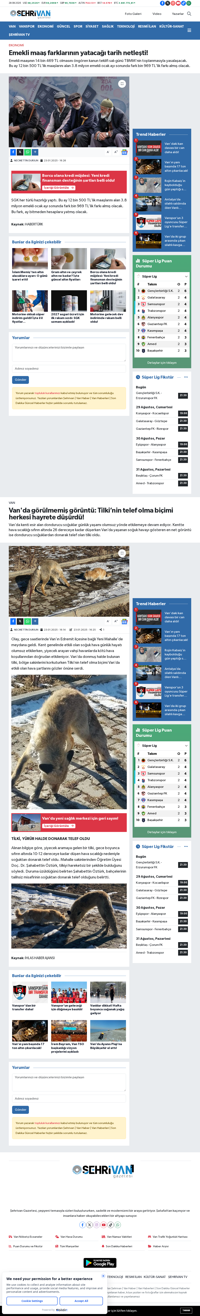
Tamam (186, 1310)
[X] (89, 1225)
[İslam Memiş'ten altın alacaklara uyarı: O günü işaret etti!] (30, 258)
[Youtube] (103, 1225)
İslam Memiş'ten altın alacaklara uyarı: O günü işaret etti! (29, 276)
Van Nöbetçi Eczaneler (28, 1236)
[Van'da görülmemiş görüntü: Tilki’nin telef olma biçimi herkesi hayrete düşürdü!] (69, 581)
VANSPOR (26, 26)
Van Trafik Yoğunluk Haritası (170, 1236)
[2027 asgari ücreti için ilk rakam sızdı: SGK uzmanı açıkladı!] (69, 301)
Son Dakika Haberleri (119, 1246)
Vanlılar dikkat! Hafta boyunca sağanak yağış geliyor (107, 1009)
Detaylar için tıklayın (162, 363)
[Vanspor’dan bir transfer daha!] (30, 992)
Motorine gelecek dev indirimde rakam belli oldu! (106, 318)
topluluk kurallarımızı (48, 393)
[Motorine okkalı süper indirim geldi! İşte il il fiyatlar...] (30, 301)
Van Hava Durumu (72, 1236)
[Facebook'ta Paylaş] (13, 152)
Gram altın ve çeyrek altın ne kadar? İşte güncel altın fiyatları (66, 276)
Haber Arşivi (161, 1246)
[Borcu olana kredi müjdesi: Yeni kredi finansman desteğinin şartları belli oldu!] (108, 258)
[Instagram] (96, 1225)
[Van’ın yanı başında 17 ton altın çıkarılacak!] (30, 1030)
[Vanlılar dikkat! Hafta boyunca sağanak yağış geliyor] (108, 992)
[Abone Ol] (124, 152)
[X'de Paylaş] (20, 152)
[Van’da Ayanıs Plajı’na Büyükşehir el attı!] (108, 1030)
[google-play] (100, 1262)
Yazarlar (178, 14)
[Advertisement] (162, 101)
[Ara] (189, 14)
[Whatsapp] (117, 1225)
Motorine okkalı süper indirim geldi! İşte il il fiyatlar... (28, 318)
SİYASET (92, 26)
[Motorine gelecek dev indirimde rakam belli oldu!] (108, 301)
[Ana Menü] (189, 30)
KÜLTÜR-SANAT (171, 26)
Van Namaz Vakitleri (119, 1236)
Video (157, 14)
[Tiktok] (110, 1225)
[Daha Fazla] (35, 152)
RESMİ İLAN (147, 26)
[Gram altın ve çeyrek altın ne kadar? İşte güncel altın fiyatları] (69, 258)
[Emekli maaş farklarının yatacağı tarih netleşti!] (69, 112)
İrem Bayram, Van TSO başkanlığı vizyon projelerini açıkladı (67, 1048)
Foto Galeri (133, 14)
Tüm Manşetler (69, 1246)
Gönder (20, 379)
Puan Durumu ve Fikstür (28, 1246)
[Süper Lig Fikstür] (186, 377)
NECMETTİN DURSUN (26, 160)
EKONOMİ (46, 26)
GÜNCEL (63, 26)
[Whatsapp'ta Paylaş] (27, 152)
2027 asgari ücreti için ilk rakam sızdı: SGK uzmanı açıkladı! (67, 318)
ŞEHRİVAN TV (19, 34)
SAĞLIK (108, 26)
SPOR (78, 26)
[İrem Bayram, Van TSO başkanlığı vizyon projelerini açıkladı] (69, 1030)
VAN (12, 26)
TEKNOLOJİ (126, 26)
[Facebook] (82, 1225)
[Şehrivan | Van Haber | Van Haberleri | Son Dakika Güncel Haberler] (31, 14)
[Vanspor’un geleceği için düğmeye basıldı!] (69, 992)
